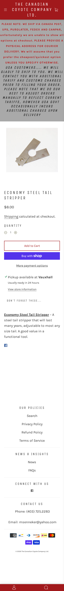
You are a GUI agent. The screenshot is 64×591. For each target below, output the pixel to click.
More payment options (32, 265)
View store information (22, 289)
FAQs (32, 470)
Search (32, 416)
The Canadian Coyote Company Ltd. (32, 10)
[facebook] (32, 491)
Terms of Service (32, 441)
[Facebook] (5, 345)
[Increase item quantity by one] (15, 233)
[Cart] (56, 10)
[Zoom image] (32, 152)
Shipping (11, 216)
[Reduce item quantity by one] (5, 233)
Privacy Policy (32, 424)
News (32, 462)
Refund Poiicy (32, 432)
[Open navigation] (8, 10)
